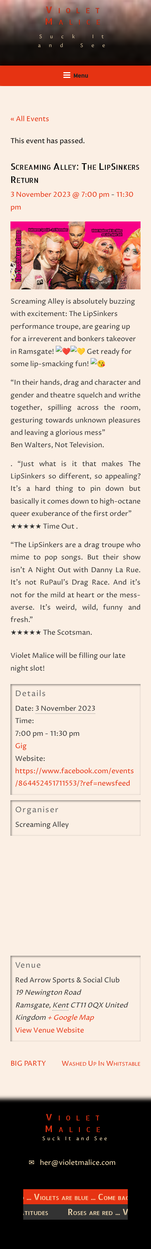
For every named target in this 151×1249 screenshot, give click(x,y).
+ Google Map (70, 1018)
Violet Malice (75, 15)
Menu (81, 75)
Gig (21, 746)
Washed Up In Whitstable (101, 1063)
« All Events (29, 119)
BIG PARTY (28, 1063)
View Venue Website (49, 1030)
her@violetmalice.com (78, 1163)
